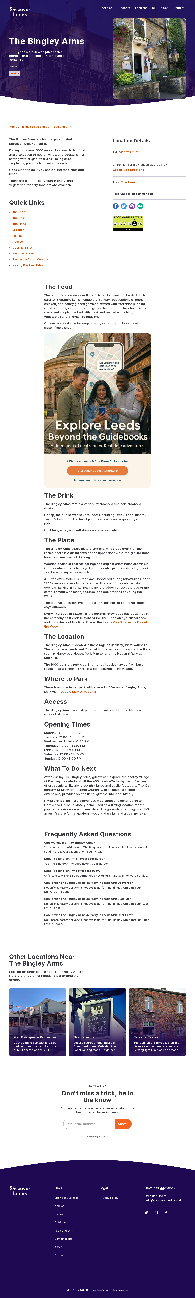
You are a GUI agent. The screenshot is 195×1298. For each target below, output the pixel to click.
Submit (123, 1124)
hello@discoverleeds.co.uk (163, 1200)
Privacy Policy (108, 1197)
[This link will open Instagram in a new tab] (156, 1212)
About (58, 1247)
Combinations (63, 1238)
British (15, 73)
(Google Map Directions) (77, 691)
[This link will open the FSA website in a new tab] (128, 223)
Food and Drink (64, 1230)
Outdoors (60, 1222)
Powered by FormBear (97, 1136)
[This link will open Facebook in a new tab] (166, 1212)
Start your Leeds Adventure (97, 470)
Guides (58, 1214)
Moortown (128, 182)
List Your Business (66, 1197)
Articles (59, 1206)
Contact (59, 1255)
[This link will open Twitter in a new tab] (146, 1212)
